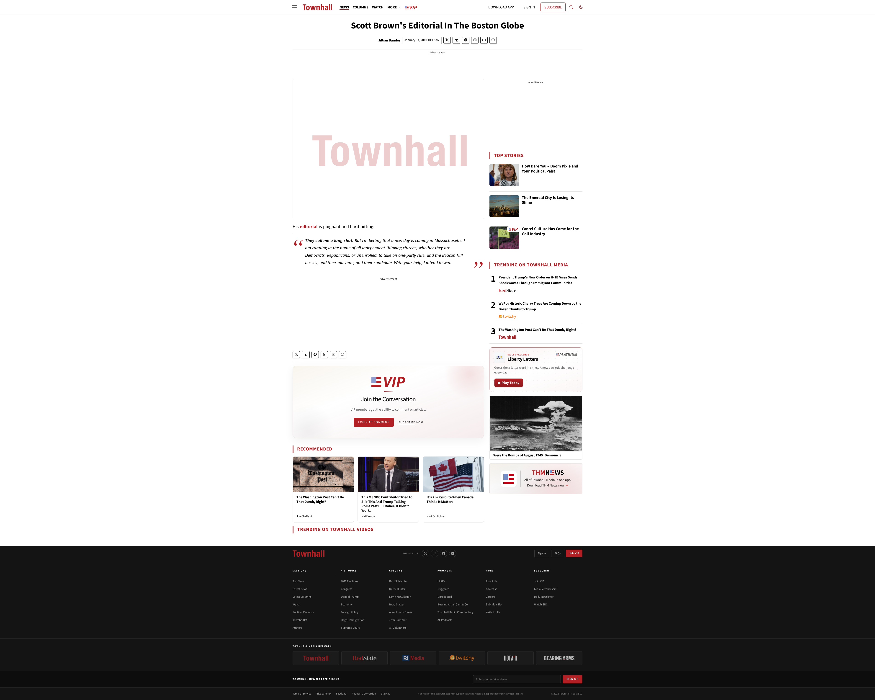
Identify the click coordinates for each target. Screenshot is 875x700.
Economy (347, 604)
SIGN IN (529, 7)
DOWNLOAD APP (501, 7)
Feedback (341, 694)
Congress (346, 589)
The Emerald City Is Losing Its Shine (548, 200)
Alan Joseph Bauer (400, 612)
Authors (297, 628)
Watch (296, 604)
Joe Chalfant (304, 516)
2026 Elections (349, 581)
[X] (425, 553)
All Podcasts (445, 620)
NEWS (344, 7)
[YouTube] (452, 553)
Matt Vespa (368, 516)
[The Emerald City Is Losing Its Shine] (504, 206)
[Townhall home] (308, 553)
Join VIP (574, 553)
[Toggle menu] (294, 7)
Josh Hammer (398, 620)
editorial (309, 226)
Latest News (300, 589)
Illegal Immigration (352, 620)
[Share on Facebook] (465, 40)
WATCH (377, 7)
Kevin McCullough (400, 597)
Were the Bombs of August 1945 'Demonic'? (527, 455)
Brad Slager (396, 604)
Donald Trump (350, 597)
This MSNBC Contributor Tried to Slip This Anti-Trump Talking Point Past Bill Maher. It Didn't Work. (386, 504)
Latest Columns (302, 597)
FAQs (558, 553)
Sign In (542, 553)
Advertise (491, 589)
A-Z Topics (349, 570)
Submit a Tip (494, 604)
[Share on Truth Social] (457, 40)
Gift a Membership (545, 589)
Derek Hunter (397, 589)
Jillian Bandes (389, 40)
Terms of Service (302, 694)
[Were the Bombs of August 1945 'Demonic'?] (536, 423)
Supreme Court (350, 628)
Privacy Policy (324, 694)
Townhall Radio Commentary (455, 612)
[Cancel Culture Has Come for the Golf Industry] (504, 237)
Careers (490, 597)
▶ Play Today (508, 382)
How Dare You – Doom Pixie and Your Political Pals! (550, 169)
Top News (298, 581)
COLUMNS (360, 7)
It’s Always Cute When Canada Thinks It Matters (450, 499)
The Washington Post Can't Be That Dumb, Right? (320, 499)
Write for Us (493, 612)
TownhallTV (300, 620)
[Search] (571, 7)
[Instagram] (434, 553)
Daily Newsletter (544, 597)
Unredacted (445, 597)
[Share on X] (447, 40)
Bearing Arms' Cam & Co (453, 604)
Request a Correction (364, 694)
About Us (491, 581)
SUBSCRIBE (553, 7)
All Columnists (397, 628)
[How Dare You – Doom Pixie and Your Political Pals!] (504, 175)
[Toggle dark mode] (581, 7)
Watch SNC (541, 604)
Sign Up (573, 679)
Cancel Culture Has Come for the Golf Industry (550, 231)
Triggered (443, 589)
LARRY (441, 581)
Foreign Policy (349, 612)
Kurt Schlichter (436, 516)
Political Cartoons (303, 612)
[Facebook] (443, 553)
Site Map (385, 694)
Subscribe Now (411, 422)
